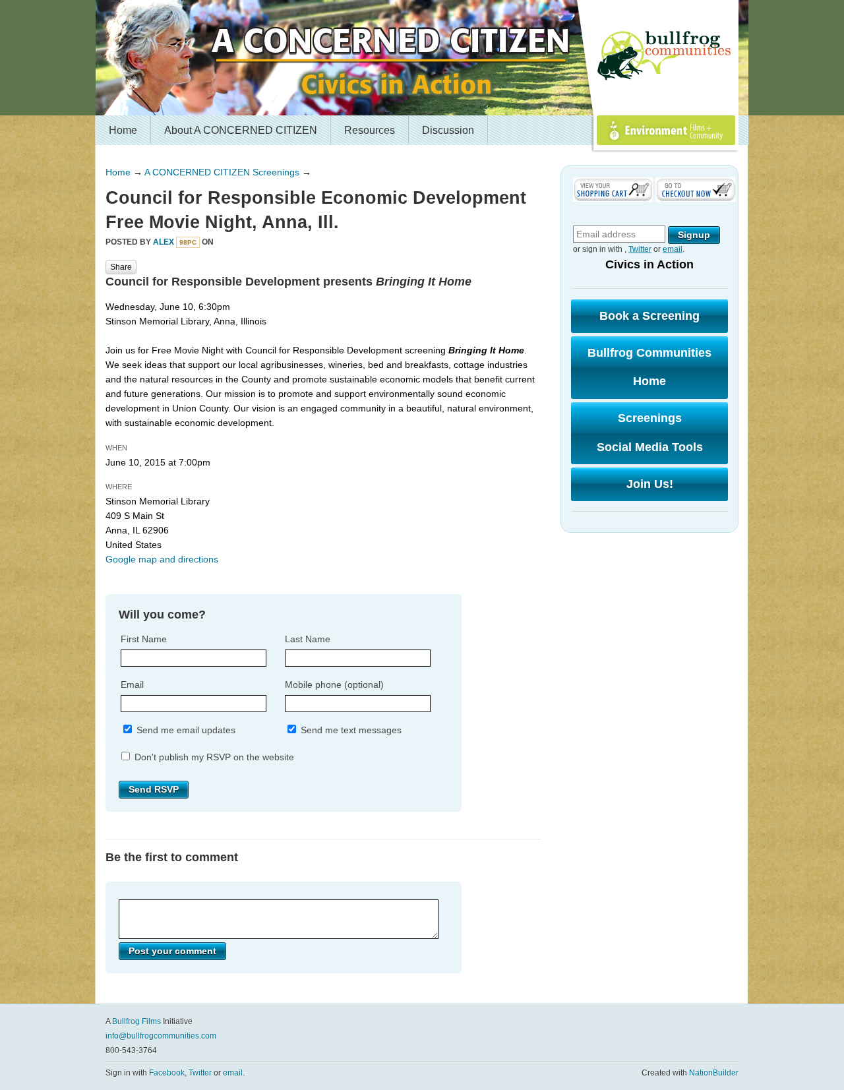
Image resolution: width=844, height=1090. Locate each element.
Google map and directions (162, 559)
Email (132, 684)
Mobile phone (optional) (334, 684)
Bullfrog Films (136, 1021)
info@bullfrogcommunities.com (161, 1036)
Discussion (448, 130)
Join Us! (649, 484)
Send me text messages (350, 730)
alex (163, 242)
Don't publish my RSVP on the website (213, 757)
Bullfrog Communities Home (649, 367)
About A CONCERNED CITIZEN (240, 130)
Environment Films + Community (651, 144)
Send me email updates (184, 730)
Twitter (639, 249)
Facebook (167, 1072)
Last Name (307, 639)
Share (121, 267)
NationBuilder (713, 1072)
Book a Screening (649, 315)
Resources (369, 130)
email (672, 249)
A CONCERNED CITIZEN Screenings (221, 172)
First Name (144, 639)
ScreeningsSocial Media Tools (650, 432)
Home (123, 130)
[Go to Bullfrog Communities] (665, 56)
